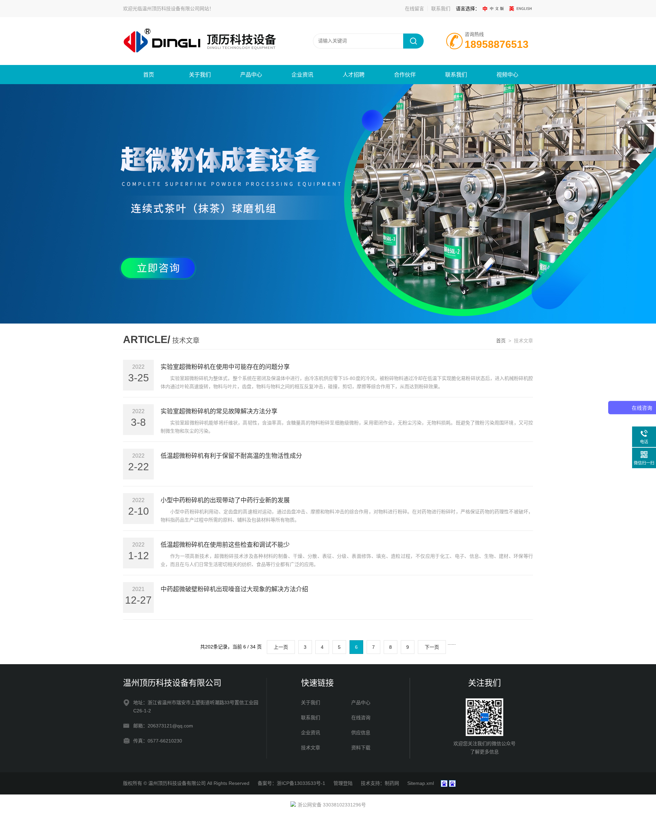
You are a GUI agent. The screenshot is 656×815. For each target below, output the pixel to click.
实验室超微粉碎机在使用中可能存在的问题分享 (225, 367)
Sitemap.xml (420, 783)
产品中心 (251, 75)
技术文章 (310, 747)
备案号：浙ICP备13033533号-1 (291, 783)
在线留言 (414, 8)
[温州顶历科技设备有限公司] (205, 40)
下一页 (432, 647)
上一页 (281, 647)
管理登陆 (343, 783)
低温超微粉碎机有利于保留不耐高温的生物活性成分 (231, 455)
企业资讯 (302, 75)
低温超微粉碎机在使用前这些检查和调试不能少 (225, 544)
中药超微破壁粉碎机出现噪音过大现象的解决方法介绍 (234, 589)
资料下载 (360, 747)
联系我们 (440, 8)
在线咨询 (360, 717)
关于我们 (200, 75)
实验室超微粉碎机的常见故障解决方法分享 (219, 411)
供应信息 (360, 732)
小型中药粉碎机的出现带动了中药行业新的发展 (225, 500)
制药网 (392, 783)
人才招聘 (354, 75)
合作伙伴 (405, 75)
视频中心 (507, 75)
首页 (148, 75)
